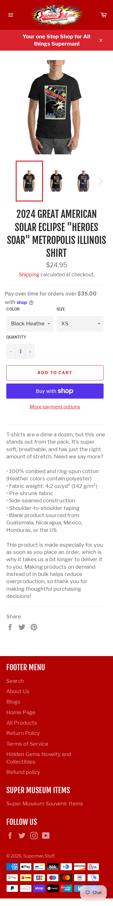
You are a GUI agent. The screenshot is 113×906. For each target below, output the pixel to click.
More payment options (55, 407)
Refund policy (23, 772)
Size (60, 309)
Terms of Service (27, 744)
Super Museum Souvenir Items (44, 803)
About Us (18, 691)
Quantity (16, 337)
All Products (21, 723)
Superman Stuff (38, 856)
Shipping (29, 275)
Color (13, 309)
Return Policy (23, 733)
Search (15, 681)
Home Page (20, 712)
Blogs (13, 702)
